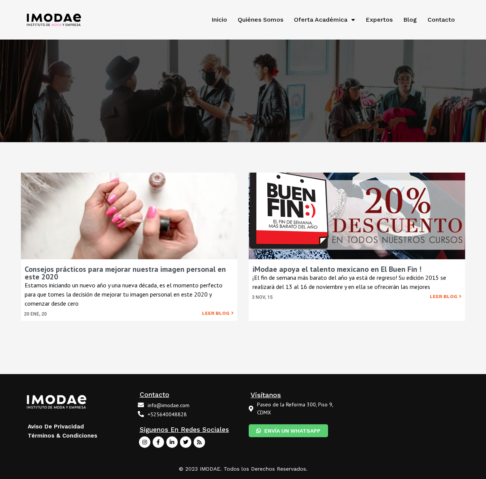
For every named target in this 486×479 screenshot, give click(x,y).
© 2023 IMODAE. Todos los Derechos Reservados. (243, 469)
